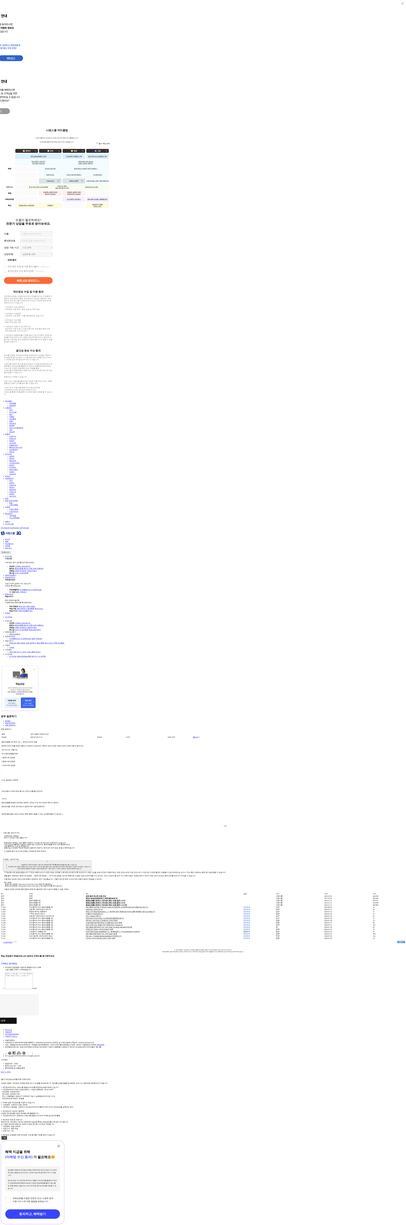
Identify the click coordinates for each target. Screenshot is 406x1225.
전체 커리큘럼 (23, 611)
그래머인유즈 (32, 571)
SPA (10, 430)
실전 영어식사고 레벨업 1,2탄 (97, 156)
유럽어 (7, 434)
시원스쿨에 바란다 (34, 652)
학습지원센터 (10, 723)
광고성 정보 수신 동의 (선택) (21, 271)
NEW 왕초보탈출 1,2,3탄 (38, 156)
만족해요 (4, 963)
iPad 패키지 (26, 566)
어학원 (7, 507)
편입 (6, 498)
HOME (7, 721)
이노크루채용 (14, 518)
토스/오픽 (12, 412)
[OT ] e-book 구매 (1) (93, 916)
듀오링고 (12, 423)
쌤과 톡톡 (40, 643)
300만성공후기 (10, 575)
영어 (11, 481)
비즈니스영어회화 (21, 573)
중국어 (11, 458)
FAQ (31, 611)
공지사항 (12, 652)
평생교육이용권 (35, 630)
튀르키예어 (13, 470)
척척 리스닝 (50, 175)
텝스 (11, 414)
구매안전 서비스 (11, 1036)
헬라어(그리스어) (15, 447)
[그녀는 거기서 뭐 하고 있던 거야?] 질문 (100, 938)
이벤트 (7, 613)
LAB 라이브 (13, 511)
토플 (11, 421)
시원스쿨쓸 (13, 505)
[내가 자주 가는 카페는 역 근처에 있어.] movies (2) (104, 925)
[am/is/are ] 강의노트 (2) (94, 909)
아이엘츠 (12, 419)
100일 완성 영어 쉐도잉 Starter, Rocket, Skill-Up (85, 162)
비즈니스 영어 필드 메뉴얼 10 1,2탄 (62, 187)
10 (11, 942)
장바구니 (34, 656)
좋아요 (195, 737)
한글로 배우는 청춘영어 (26, 205)
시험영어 (8, 408)
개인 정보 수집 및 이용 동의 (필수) (23, 266)
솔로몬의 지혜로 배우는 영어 (97, 205)
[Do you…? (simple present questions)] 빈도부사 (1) (103, 936)
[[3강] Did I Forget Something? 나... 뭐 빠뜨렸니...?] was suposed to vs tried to (113, 931)
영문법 (11, 425)
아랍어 (11, 472)
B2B (10, 503)
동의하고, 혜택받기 (32, 1214)
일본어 (11, 456)
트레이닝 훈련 (73, 181)
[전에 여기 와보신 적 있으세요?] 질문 (99, 929)
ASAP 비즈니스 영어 (91, 187)
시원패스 (18, 566)
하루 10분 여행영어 (36, 568)
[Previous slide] (6, 1053)
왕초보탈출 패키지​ (22, 568)
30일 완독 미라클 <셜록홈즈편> (97, 199)
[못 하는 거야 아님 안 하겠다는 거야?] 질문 (102, 920)
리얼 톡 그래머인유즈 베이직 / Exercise (50, 193)
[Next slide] (32, 1053)
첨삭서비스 (39, 609)
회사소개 (8, 1030)
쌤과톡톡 (30, 609)
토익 (11, 410)
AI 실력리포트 (36, 590)
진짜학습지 (9, 478)
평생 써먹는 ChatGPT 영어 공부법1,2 (85, 168)
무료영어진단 (10, 577)
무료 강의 (22, 606)
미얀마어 (12, 467)
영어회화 (8, 401)
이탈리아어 (13, 445)
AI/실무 (12, 432)
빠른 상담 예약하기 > (28, 280)
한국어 (7, 476)
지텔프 (11, 417)
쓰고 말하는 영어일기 (74, 199)
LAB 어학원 (13, 509)
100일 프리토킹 (21, 571)
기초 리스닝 (50, 181)
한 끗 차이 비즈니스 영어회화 (38, 187)
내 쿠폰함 (42, 656)
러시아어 (12, 443)
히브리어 (12, 474)
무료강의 (12, 643)
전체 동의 (12, 260)
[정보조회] (100, 1045)
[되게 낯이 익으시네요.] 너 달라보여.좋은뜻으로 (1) (105, 918)
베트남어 (12, 461)
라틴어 (11, 452)
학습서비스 (9, 594)
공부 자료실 (30, 606)
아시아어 (8, 454)
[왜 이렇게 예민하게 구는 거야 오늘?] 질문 (101, 934)
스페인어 (12, 436)
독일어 (11, 441)
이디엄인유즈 (97, 175)
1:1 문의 (23, 652)
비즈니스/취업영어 (16, 428)
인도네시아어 (14, 463)
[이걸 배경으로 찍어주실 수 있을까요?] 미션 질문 (104, 923)
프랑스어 (12, 438)
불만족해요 (13, 963)
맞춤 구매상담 (21, 592)
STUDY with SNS (50, 168)
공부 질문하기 (21, 609)
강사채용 (12, 516)
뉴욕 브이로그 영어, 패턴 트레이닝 (97, 181)
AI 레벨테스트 (25, 590)
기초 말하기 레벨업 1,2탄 (74, 156)
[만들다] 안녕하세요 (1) (94, 914)
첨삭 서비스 (48, 643)
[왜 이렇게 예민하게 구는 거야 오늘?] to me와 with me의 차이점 (109, 927)
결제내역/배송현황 (24, 656)
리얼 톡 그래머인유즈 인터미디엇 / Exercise (74, 193)
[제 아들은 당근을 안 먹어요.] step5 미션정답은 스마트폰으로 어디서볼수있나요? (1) (117, 907)
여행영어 (50, 205)
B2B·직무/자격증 (11, 501)
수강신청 (8, 556)
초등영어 (12, 406)
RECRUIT (8, 514)
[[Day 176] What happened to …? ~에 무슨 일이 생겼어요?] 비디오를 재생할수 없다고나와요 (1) (120, 911)
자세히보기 (44, 267)
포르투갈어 (13, 450)
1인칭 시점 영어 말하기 (73, 175)
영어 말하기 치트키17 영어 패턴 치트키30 (38, 162)
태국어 (11, 465)
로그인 (7, 539)
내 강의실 (8, 617)
